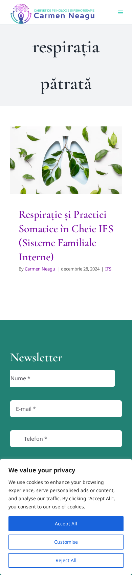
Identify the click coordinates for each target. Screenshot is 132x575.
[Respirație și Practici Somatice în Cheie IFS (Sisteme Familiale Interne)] (66, 160)
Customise (66, 542)
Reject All (66, 560)
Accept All (66, 523)
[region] (66, 517)
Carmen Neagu (40, 269)
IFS (66, 188)
